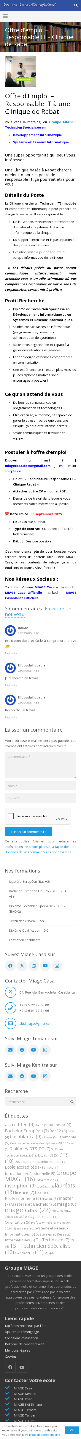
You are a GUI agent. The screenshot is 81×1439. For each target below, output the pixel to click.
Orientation (17, 1222)
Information (47, 1180)
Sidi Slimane (25, 1228)
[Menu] (5, 16)
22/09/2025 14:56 (28, 703)
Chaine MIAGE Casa (38, 587)
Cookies (11, 1356)
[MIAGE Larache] (9, 1420)
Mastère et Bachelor (33, 1204)
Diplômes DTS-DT (29, 1149)
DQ (43, 1155)
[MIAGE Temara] (9, 1409)
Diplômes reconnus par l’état (26, 1325)
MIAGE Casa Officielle (23, 592)
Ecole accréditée (24, 1167)
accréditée (20, 1124)
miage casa (28, 1209)
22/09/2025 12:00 (28, 633)
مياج (44, 1252)
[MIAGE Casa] (9, 1388)
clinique (49, 1137)
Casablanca (25, 1136)
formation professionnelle (30, 1173)
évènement (24, 1253)
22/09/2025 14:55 (28, 671)
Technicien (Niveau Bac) (26, 921)
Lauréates (45, 1186)
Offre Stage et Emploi (38, 1216)
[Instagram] (57, 965)
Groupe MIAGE (61, 122)
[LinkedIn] (33, 965)
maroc (50, 1198)
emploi (51, 1167)
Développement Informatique (40, 1161)
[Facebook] (10, 965)
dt (53, 1155)
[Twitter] (22, 965)
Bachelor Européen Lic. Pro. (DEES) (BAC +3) (38, 894)
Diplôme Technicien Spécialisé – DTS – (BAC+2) (37, 908)
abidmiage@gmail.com (35, 1023)
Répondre (11, 653)
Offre (57, 1211)
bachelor (59, 1124)
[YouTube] (45, 965)
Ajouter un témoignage (22, 1331)
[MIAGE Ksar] (9, 1399)
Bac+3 (41, 1125)
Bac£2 (58, 1130)
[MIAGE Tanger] (9, 1415)
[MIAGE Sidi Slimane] (9, 1404)
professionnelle (43, 1222)
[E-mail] (10, 1050)
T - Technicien (52, 1240)
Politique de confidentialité (24, 1344)
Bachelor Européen (27, 1131)
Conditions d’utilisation (21, 1338)
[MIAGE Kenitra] (9, 1393)
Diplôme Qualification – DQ (29, 930)
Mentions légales (17, 1350)
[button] (75, 5)
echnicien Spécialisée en (26, 127)
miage (66, 1204)
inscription (20, 1185)
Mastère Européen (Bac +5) (29, 881)
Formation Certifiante (25, 940)
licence (24, 1192)
